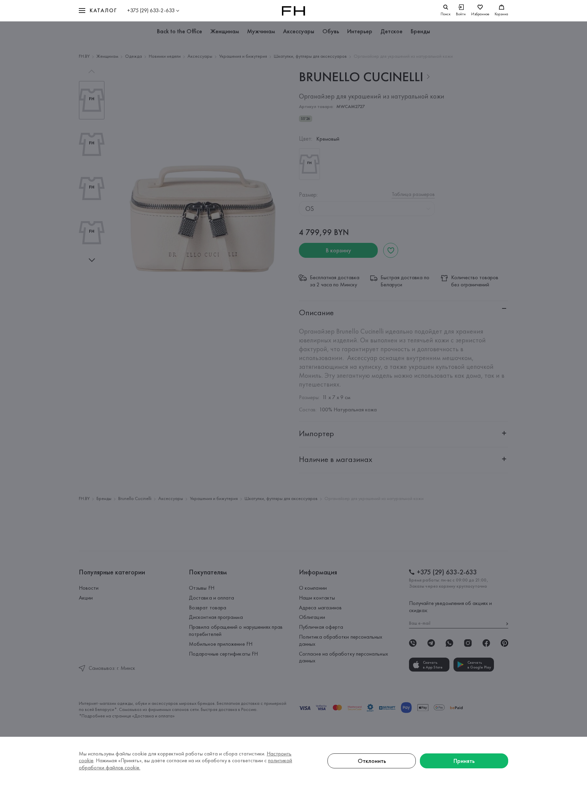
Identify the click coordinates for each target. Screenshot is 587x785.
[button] (98, 10)
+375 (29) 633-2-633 (151, 10)
